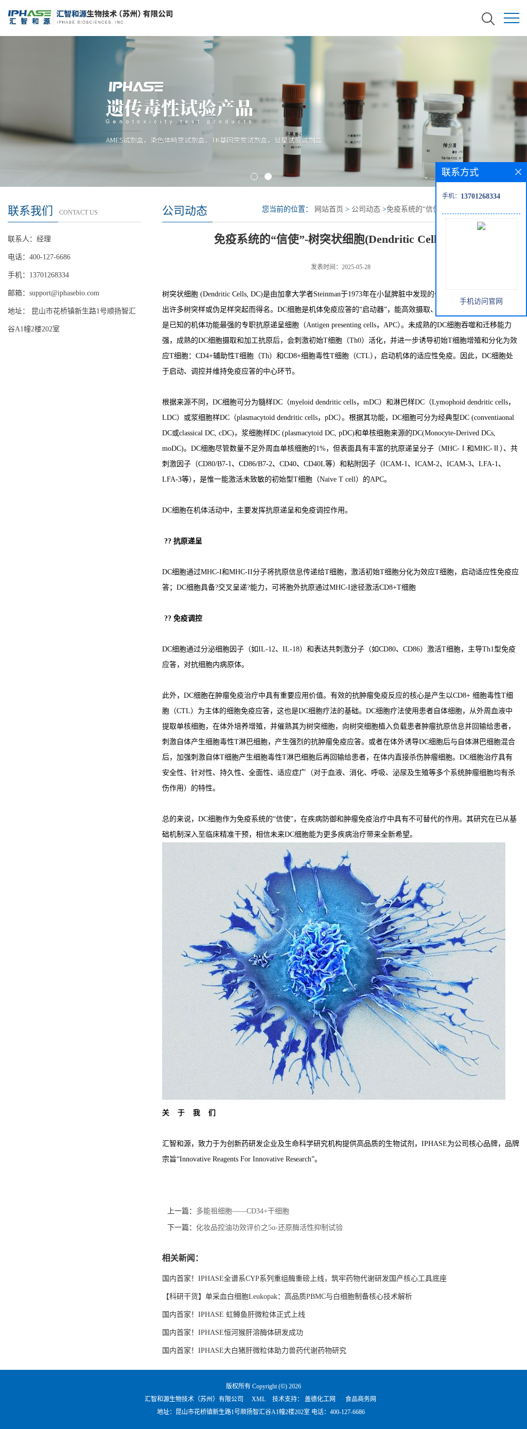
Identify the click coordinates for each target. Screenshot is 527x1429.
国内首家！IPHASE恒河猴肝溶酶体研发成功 (232, 1332)
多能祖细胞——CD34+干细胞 (242, 1211)
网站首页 (328, 209)
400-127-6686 (347, 1412)
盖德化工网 (320, 1399)
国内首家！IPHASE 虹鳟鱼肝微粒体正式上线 (233, 1314)
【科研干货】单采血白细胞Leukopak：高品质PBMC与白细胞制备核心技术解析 (287, 1296)
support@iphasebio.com (64, 293)
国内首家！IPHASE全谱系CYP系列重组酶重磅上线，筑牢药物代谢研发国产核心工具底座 (304, 1278)
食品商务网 (360, 1399)
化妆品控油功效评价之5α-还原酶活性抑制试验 (269, 1227)
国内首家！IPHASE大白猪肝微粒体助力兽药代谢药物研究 (254, 1350)
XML (259, 1399)
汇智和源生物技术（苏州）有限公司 (194, 1399)
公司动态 (366, 209)
